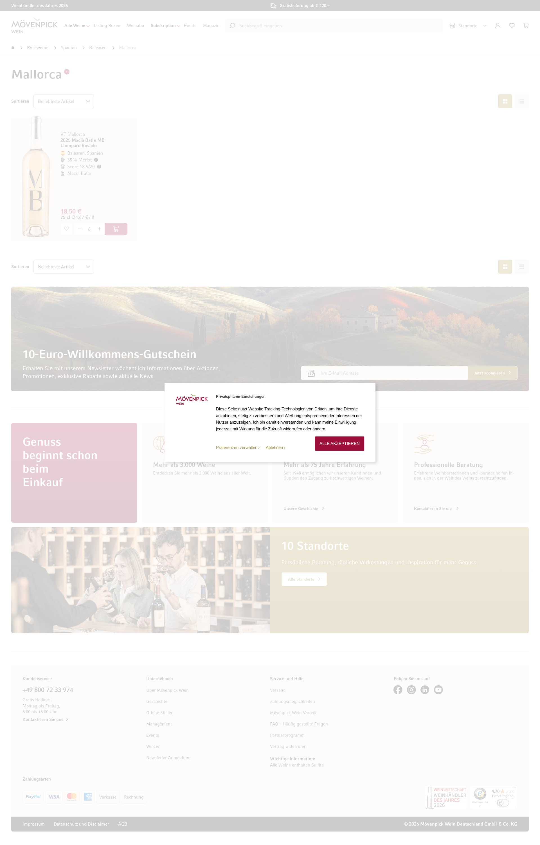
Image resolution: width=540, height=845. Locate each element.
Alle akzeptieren (340, 443)
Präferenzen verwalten (236, 447)
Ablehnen (274, 447)
